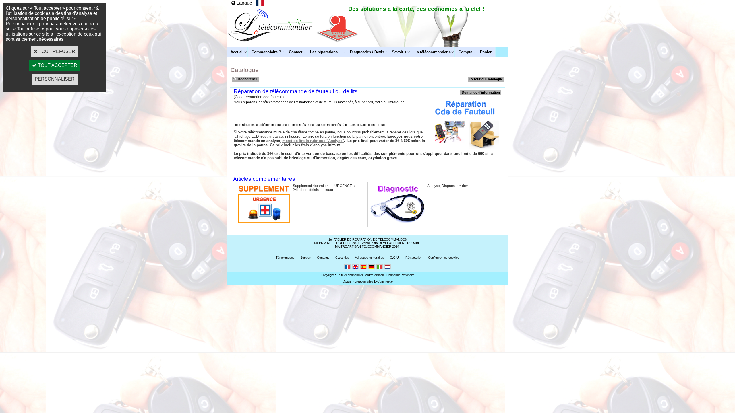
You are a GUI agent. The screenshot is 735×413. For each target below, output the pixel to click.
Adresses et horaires (369, 257)
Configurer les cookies (443, 257)
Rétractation (413, 257)
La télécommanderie (433, 52)
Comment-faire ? (266, 52)
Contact (295, 52)
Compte (465, 52)
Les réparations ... (326, 52)
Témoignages (285, 257)
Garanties (342, 257)
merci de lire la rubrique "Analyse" (313, 141)
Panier (486, 52)
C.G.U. (395, 257)
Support (305, 257)
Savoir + (399, 52)
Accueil (237, 52)
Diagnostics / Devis (367, 52)
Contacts (323, 257)
